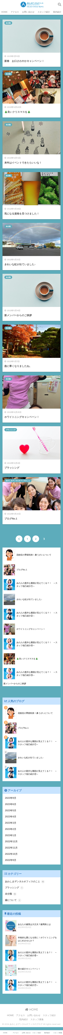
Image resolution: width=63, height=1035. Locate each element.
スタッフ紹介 (44, 12)
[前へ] (19, 538)
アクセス (15, 12)
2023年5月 (10, 810)
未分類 (8, 23)
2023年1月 (10, 835)
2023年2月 (10, 829)
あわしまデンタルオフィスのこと (18, 481)
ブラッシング (11, 430)
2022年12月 (11, 841)
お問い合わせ (28, 12)
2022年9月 (10, 860)
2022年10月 (11, 854)
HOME (4, 12)
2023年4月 (10, 816)
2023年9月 (10, 798)
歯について (12, 900)
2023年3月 (10, 823)
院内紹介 (57, 12)
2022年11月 (11, 847)
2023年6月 (10, 804)
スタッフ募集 (37, 1019)
